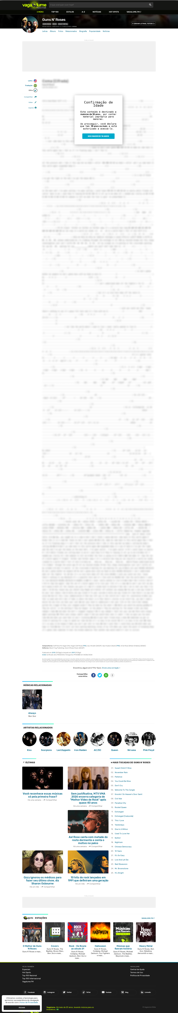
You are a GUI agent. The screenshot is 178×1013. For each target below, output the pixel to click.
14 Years (118, 851)
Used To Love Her (122, 834)
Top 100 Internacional (31, 978)
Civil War (118, 799)
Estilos (70, 12)
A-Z (83, 12)
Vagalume (34, 4)
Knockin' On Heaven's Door (128, 794)
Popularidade (94, 31)
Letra (30, 81)
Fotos (60, 31)
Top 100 (54, 12)
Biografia (83, 31)
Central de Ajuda (137, 969)
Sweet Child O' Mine (123, 768)
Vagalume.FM (133, 12)
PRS (84, 646)
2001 (73, 652)
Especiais (26, 969)
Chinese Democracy (123, 847)
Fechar (22, 1007)
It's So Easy (119, 855)
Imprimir (31, 108)
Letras (45, 31)
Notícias (97, 12)
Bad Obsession (121, 864)
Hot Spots (114, 12)
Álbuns (53, 31)
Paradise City (120, 803)
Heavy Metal (63, 24)
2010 (53, 652)
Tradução (28, 85)
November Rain (121, 772)
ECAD (44, 655)
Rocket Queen (121, 807)
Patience (118, 777)
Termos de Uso (136, 972)
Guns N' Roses (53, 19)
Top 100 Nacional (29, 975)
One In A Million (121, 829)
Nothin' (118, 838)
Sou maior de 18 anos (98, 136)
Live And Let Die (121, 860)
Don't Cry (119, 785)
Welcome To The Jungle (125, 790)
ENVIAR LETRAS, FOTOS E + (144, 24)
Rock (54, 24)
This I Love (119, 820)
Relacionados (71, 31)
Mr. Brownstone (121, 868)
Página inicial (46, 26)
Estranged (119, 812)
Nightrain (119, 842)
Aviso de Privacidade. (29, 1002)
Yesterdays (119, 825)
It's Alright (119, 873)
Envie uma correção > (111, 668)
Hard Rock (47, 24)
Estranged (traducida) (124, 816)
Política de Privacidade (140, 975)
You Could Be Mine (123, 781)
